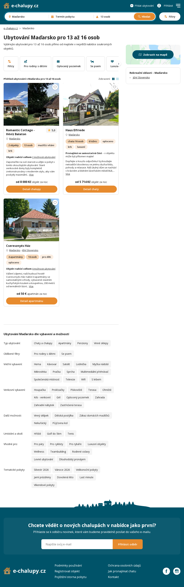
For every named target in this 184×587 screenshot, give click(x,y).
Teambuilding (58, 451)
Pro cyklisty (56, 444)
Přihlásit (168, 5)
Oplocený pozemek (77, 397)
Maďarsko (14, 138)
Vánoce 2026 (62, 469)
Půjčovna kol (60, 423)
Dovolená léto (65, 477)
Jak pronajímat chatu (122, 571)
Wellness (39, 451)
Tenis (71, 433)
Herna (37, 364)
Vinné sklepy (101, 343)
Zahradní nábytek (44, 405)
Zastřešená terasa (71, 405)
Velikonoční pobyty (87, 469)
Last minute (86, 477)
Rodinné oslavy (81, 451)
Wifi (83, 379)
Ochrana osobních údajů (124, 565)
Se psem (66, 353)
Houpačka (40, 390)
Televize (70, 379)
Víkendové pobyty (44, 485)
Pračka (57, 371)
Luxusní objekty (97, 444)
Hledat (146, 16)
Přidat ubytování (144, 5)
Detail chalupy (32, 189)
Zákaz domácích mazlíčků (94, 415)
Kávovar (52, 364)
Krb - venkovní (42, 397)
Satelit (66, 364)
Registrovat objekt (67, 571)
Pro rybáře (75, 444)
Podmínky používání (68, 565)
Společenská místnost (46, 379)
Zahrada (100, 397)
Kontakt (113, 577)
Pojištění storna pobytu (70, 577)
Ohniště (106, 390)
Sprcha (71, 371)
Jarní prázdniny (42, 477)
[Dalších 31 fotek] (91, 104)
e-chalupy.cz (11, 28)
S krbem (96, 379)
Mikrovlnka (40, 371)
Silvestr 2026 (41, 469)
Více (31, 174)
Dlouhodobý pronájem (72, 459)
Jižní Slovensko (30, 250)
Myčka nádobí (100, 364)
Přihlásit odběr (127, 544)
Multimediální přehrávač (95, 371)
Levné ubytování (43, 459)
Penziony (82, 343)
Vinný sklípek (41, 415)
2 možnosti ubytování (43, 157)
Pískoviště (76, 390)
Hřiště (37, 433)
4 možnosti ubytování (43, 268)
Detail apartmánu (31, 301)
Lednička (81, 364)
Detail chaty (91, 189)
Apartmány (64, 343)
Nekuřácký (40, 423)
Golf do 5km (54, 433)
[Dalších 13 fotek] (31, 220)
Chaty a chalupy (43, 343)
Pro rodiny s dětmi (44, 353)
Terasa (92, 390)
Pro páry (39, 444)
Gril (58, 397)
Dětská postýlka (64, 415)
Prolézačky (58, 390)
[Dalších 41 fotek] (31, 104)
